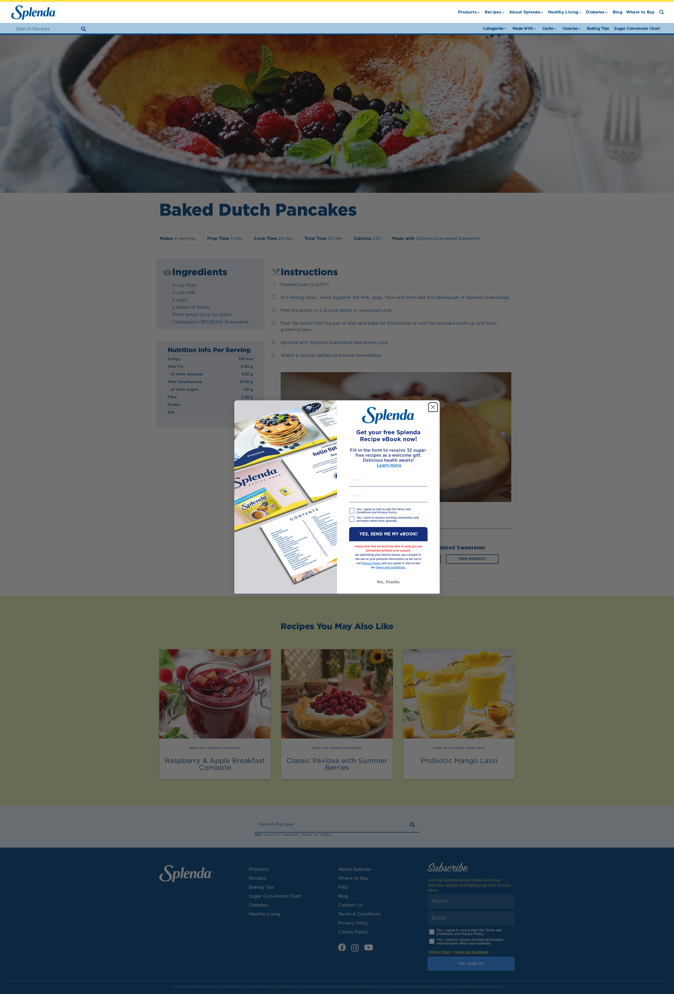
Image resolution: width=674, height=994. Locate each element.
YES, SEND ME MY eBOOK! (388, 534)
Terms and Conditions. (391, 567)
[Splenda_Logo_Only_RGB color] (33, 12)
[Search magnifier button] (662, 12)
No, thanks (388, 582)
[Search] (83, 29)
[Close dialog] (433, 407)
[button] (478, 12)
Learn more (389, 465)
